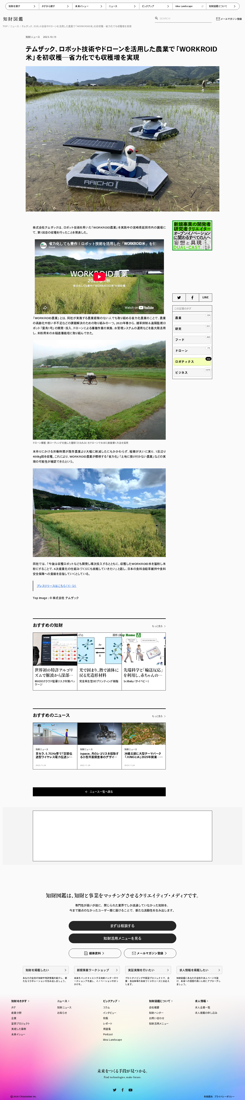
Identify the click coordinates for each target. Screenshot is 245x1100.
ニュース (113, 6)
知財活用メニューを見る (122, 938)
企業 (14, 1018)
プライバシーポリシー (225, 1097)
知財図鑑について (218, 6)
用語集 (107, 1029)
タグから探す (48, 6)
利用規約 (208, 1097)
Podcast (108, 1034)
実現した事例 (18, 1029)
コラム (106, 1007)
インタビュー (109, 1013)
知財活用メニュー (158, 1023)
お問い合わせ (156, 1018)
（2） (74, 585)
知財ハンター (156, 1013)
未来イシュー (81, 6)
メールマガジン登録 (231, 19)
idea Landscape (183, 6)
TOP (5, 26)
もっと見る (157, 626)
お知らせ (62, 1013)
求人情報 (200, 1001)
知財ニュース (64, 1007)
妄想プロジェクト (20, 1023)
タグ (13, 1007)
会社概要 (154, 1007)
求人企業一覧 (202, 1007)
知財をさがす (19, 1001)
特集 (105, 1018)
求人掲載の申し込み (206, 1013)
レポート (107, 1023)
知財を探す (14, 6)
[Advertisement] (192, 272)
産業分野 (16, 1013)
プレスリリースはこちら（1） (54, 585)
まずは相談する (122, 926)
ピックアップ (148, 6)
